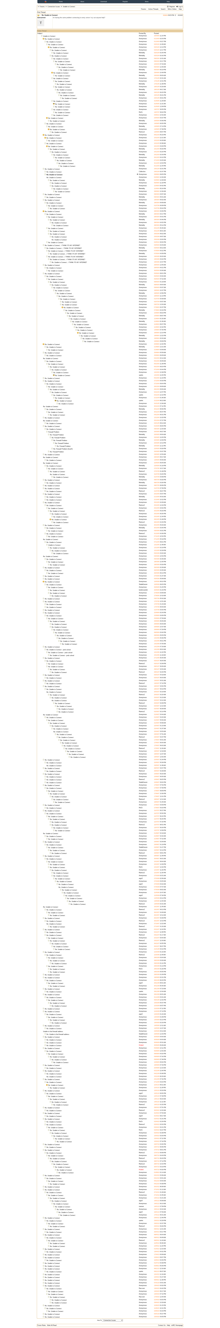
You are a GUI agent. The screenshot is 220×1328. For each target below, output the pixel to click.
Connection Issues (54, 6)
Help (168, 1)
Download (103, 1)
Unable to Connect (49, 36)
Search (163, 9)
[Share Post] (175, 15)
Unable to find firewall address (53, 1031)
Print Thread (41, 12)
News (146, 1)
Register (125, 1)
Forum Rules (41, 1325)
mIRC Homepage (177, 1325)
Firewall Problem (53, 432)
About (82, 1)
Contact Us (162, 1325)
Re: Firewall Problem (57, 435)
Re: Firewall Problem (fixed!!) (63, 449)
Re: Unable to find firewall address (58, 1034)
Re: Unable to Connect (50, 15)
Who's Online (172, 9)
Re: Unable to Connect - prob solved (59, 650)
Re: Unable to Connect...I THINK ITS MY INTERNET (62, 245)
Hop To (99, 1320)
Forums (42, 6)
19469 (181, 15)
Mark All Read (51, 1325)
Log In (180, 6)
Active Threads (153, 9)
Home (61, 1)
